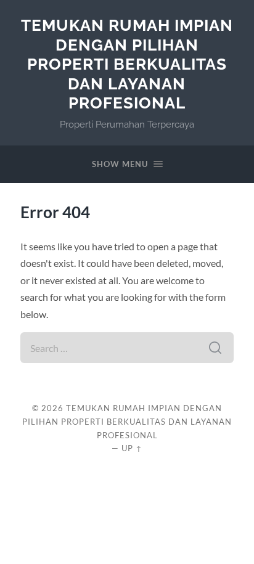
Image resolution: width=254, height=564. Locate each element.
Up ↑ (131, 448)
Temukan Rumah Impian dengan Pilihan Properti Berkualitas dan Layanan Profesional (127, 63)
